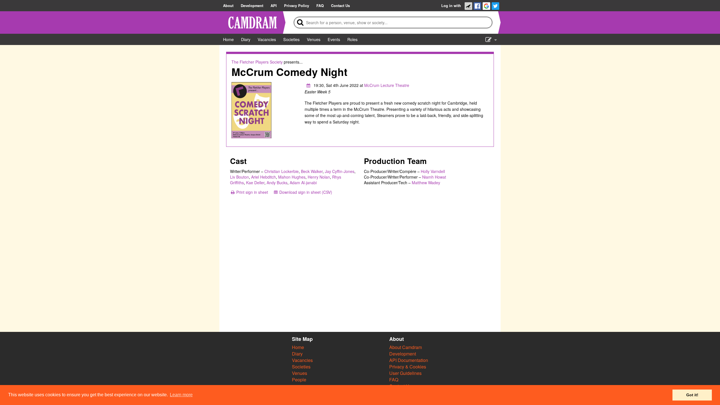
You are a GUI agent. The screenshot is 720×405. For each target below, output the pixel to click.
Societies (301, 366)
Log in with (451, 5)
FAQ (393, 379)
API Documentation (408, 360)
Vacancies (302, 360)
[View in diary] (308, 85)
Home (298, 347)
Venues (299, 373)
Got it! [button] (692, 395)
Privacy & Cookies (407, 366)
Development (402, 353)
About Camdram (405, 347)
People (299, 379)
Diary (297, 353)
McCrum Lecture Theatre (386, 85)
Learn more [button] (181, 394)
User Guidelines (405, 373)
